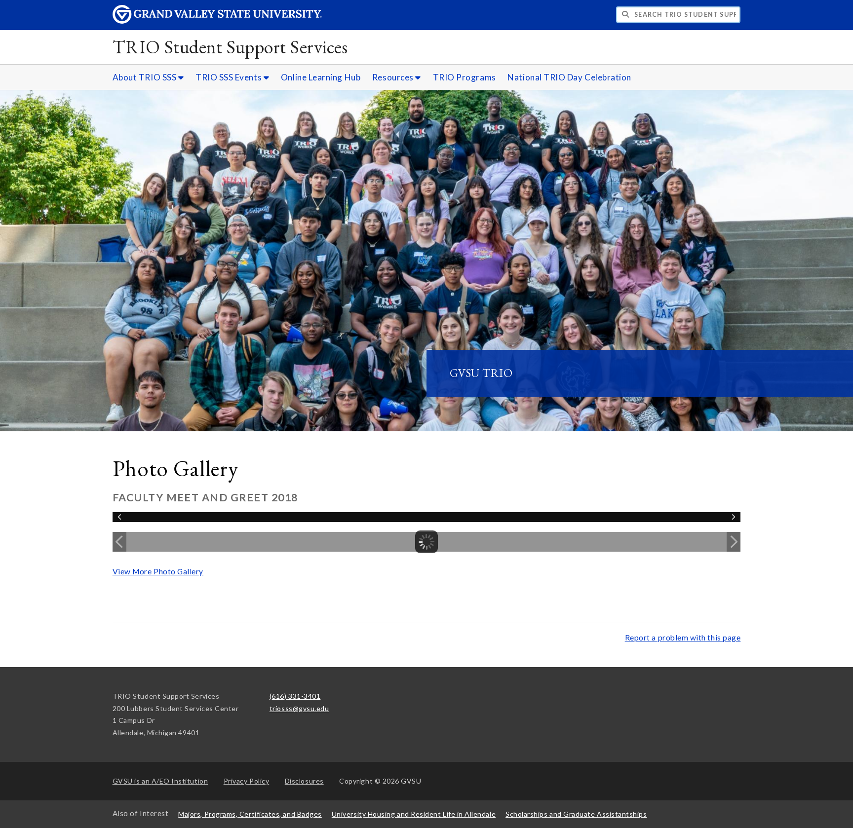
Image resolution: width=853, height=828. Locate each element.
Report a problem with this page (683, 637)
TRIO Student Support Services (230, 47)
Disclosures (304, 781)
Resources (393, 77)
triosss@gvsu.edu (299, 708)
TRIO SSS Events (229, 77)
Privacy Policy (247, 781)
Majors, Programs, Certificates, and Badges (250, 814)
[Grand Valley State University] (217, 21)
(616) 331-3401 (295, 696)
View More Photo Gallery (158, 571)
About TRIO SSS (145, 77)
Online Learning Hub (320, 77)
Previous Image (119, 542)
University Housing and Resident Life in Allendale (414, 814)
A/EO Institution (160, 781)
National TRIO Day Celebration (569, 77)
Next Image (733, 542)
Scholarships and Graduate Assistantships (576, 814)
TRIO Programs (464, 77)
